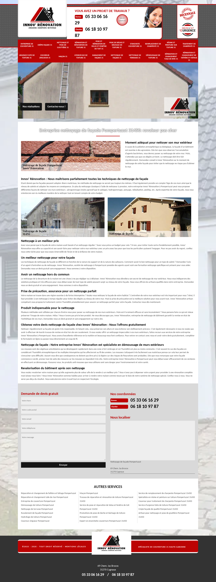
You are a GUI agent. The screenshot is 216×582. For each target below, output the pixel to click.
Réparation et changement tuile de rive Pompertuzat (44, 497)
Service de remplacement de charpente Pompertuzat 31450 (165, 493)
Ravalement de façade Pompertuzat (37, 513)
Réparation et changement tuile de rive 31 (171, 56)
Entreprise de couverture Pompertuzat (38, 501)
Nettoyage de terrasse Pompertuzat (37, 509)
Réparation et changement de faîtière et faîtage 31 (189, 56)
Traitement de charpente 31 (189, 45)
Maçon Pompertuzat (89, 493)
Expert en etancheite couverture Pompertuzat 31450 (103, 521)
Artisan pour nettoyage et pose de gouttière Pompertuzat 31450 (164, 515)
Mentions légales (75, 547)
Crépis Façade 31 (45, 45)
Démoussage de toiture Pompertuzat (37, 505)
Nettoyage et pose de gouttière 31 (63, 45)
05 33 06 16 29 (144, 400)
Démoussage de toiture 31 (153, 56)
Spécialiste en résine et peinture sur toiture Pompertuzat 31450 (167, 497)
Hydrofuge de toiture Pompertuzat (36, 517)
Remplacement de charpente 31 (153, 45)
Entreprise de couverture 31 (27, 45)
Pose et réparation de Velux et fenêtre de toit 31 (99, 45)
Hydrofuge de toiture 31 (80, 56)
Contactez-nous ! (56, 106)
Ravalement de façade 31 (99, 56)
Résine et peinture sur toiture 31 (171, 45)
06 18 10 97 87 (144, 406)
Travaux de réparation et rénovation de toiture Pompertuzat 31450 (106, 499)
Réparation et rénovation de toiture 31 (80, 45)
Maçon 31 (63, 57)
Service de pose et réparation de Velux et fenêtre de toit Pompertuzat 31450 (104, 507)
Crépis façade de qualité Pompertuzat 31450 (158, 509)
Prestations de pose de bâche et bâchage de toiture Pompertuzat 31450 (102, 515)
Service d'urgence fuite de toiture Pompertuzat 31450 (162, 505)
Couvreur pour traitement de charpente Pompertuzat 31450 (165, 501)
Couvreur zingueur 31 (44, 56)
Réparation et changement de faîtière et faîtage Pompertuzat (48, 493)
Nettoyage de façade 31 (117, 56)
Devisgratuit (122, 19)
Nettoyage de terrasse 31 (135, 56)
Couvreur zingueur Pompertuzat (35, 521)
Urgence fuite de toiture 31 (27, 56)
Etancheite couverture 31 (135, 45)
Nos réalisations (31, 106)
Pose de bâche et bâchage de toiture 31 (116, 45)
